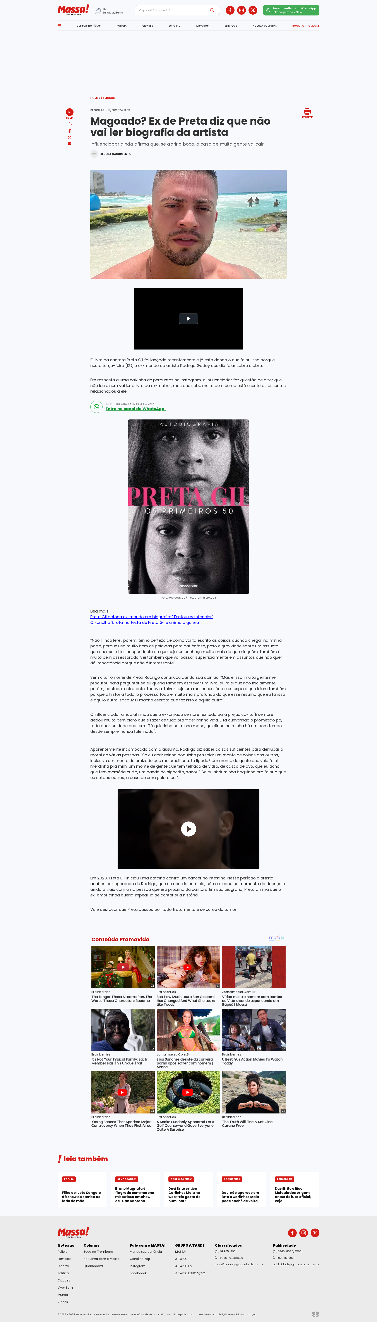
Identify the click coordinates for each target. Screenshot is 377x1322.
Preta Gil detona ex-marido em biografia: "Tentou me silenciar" (151, 616)
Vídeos (63, 1302)
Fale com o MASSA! (148, 1245)
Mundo (63, 1295)
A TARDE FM (183, 1266)
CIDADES (147, 25)
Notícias (66, 1245)
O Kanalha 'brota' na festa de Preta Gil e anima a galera (144, 622)
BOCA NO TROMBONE (305, 25)
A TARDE (181, 1259)
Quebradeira (93, 1266)
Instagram (138, 1266)
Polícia (62, 1251)
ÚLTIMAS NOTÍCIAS (89, 25)
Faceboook (138, 1273)
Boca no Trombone (98, 1251)
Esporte (63, 1266)
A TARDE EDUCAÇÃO (190, 1273)
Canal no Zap (140, 1259)
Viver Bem (65, 1287)
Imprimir (307, 116)
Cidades (64, 1280)
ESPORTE (174, 25)
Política (63, 1273)
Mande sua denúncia (146, 1251)
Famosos (108, 98)
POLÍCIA (122, 25)
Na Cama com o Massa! (102, 1259)
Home (95, 98)
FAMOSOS (202, 25)
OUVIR (69, 117)
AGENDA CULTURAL (264, 25)
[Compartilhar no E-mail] (70, 143)
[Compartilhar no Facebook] (70, 131)
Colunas (91, 1245)
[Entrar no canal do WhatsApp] (96, 407)
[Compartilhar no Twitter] (69, 137)
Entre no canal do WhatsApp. (136, 408)
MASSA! (180, 1251)
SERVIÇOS (230, 25)
